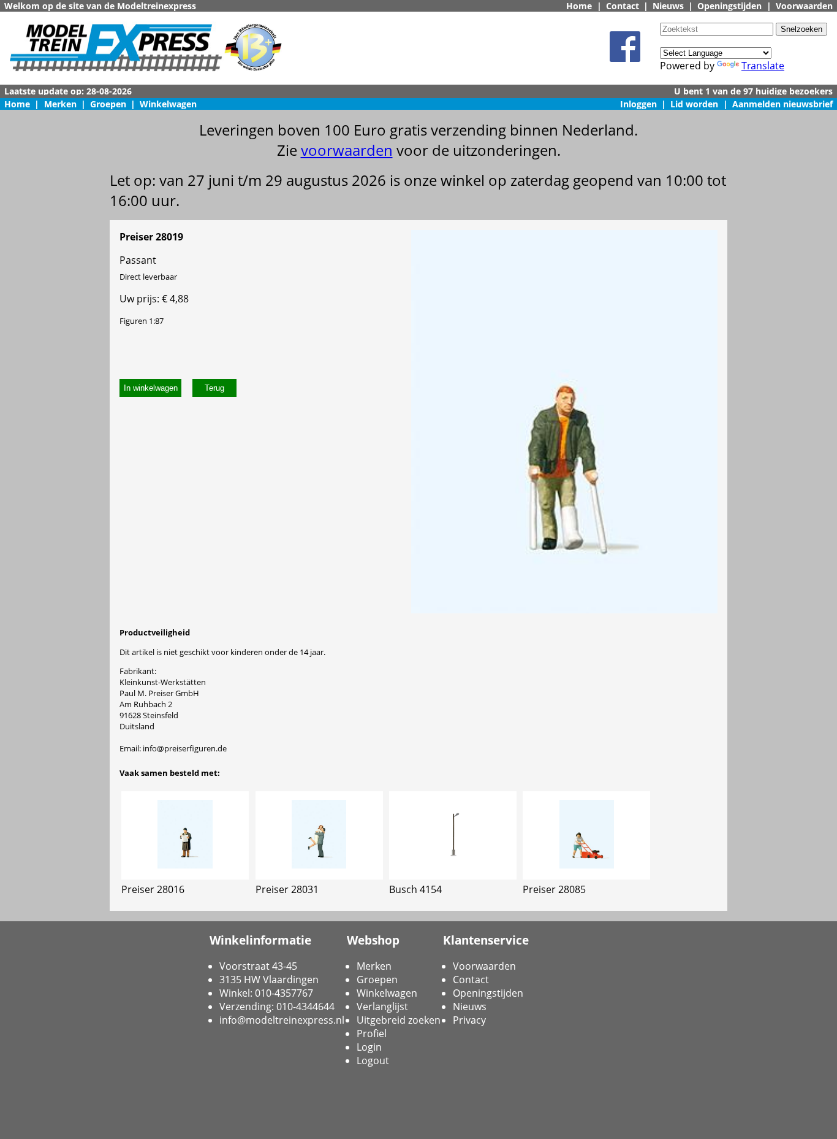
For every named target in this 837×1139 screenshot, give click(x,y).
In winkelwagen (151, 388)
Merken (60, 104)
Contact (622, 6)
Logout (373, 1060)
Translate (762, 65)
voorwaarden (347, 150)
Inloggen (638, 104)
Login (369, 1047)
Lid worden (694, 104)
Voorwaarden (804, 6)
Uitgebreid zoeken (399, 1020)
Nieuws (668, 6)
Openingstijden (729, 6)
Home (579, 6)
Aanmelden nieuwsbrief (782, 104)
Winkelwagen (168, 104)
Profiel (372, 1033)
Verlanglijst (382, 1006)
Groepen (108, 104)
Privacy (469, 1020)
